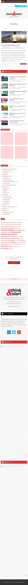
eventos (8, 238)
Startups (6, 84)
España (17, 236)
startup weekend (16, 246)
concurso (8, 224)
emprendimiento (9, 234)
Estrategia (5, 189)
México (13, 242)
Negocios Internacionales (9, 206)
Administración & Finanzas (8, 169)
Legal (4, 190)
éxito (11, 248)
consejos (19, 224)
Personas (4, 210)
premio (11, 244)
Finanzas (5, 172)
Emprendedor (7, 230)
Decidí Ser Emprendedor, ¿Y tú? (10, 45)
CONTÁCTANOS (14, 262)
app (7, 222)
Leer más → (23, 63)
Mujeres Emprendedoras (8, 185)
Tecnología (5, 91)
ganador (21, 238)
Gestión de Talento (7, 212)
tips (9, 248)
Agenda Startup (4, 222)
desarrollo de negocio (8, 228)
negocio (18, 242)
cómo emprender (17, 226)
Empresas (4, 187)
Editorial (4, 174)
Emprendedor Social (5, 232)
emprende (17, 228)
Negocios (4, 205)
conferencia (14, 224)
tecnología (5, 248)
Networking (5, 214)
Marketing (5, 199)
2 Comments (18, 88)
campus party (16, 222)
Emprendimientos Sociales (9, 181)
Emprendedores (5, 176)
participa (3, 244)
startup (4, 246)
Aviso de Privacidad (21, 582)
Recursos (6, 106)
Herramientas (5, 196)
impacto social (4, 240)
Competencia (3, 224)
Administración (6, 171)
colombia (21, 222)
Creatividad (5, 178)
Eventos (4, 194)
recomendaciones (17, 244)
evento (3, 238)
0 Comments (20, 48)
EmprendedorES (4, 48)
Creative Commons (7, 582)
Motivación (11, 48)
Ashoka (11, 222)
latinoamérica (22, 240)
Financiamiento (14, 238)
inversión (17, 240)
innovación (11, 240)
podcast (7, 244)
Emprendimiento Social (8, 236)
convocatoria (4, 226)
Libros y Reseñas (7, 197)
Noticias (6, 76)
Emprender (15, 232)
